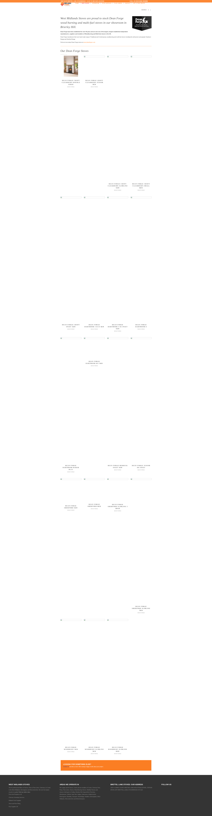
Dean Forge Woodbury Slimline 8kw (117, 749)
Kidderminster (92, 794)
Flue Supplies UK (13, 806)
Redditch (87, 796)
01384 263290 (143, 1)
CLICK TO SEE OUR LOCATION (95, 1)
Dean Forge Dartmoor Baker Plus (71, 467)
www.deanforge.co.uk (89, 42)
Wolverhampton (80, 798)
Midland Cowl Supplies (15, 800)
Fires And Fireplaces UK (15, 794)
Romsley (92, 792)
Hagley (79, 794)
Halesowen (85, 794)
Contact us (66, 766)
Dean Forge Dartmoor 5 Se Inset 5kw (118, 326)
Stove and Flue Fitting (14, 803)
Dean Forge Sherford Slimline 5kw (141, 608)
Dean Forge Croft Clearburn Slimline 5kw (118, 186)
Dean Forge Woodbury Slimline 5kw (94, 749)
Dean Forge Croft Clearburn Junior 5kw (94, 82)
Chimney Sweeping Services (16, 797)
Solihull (69, 794)
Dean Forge (70, 86)
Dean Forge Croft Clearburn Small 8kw (141, 186)
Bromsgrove (63, 796)
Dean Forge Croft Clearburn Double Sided (71, 82)
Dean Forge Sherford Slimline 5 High (118, 506)
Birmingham (93, 796)
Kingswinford (85, 792)
